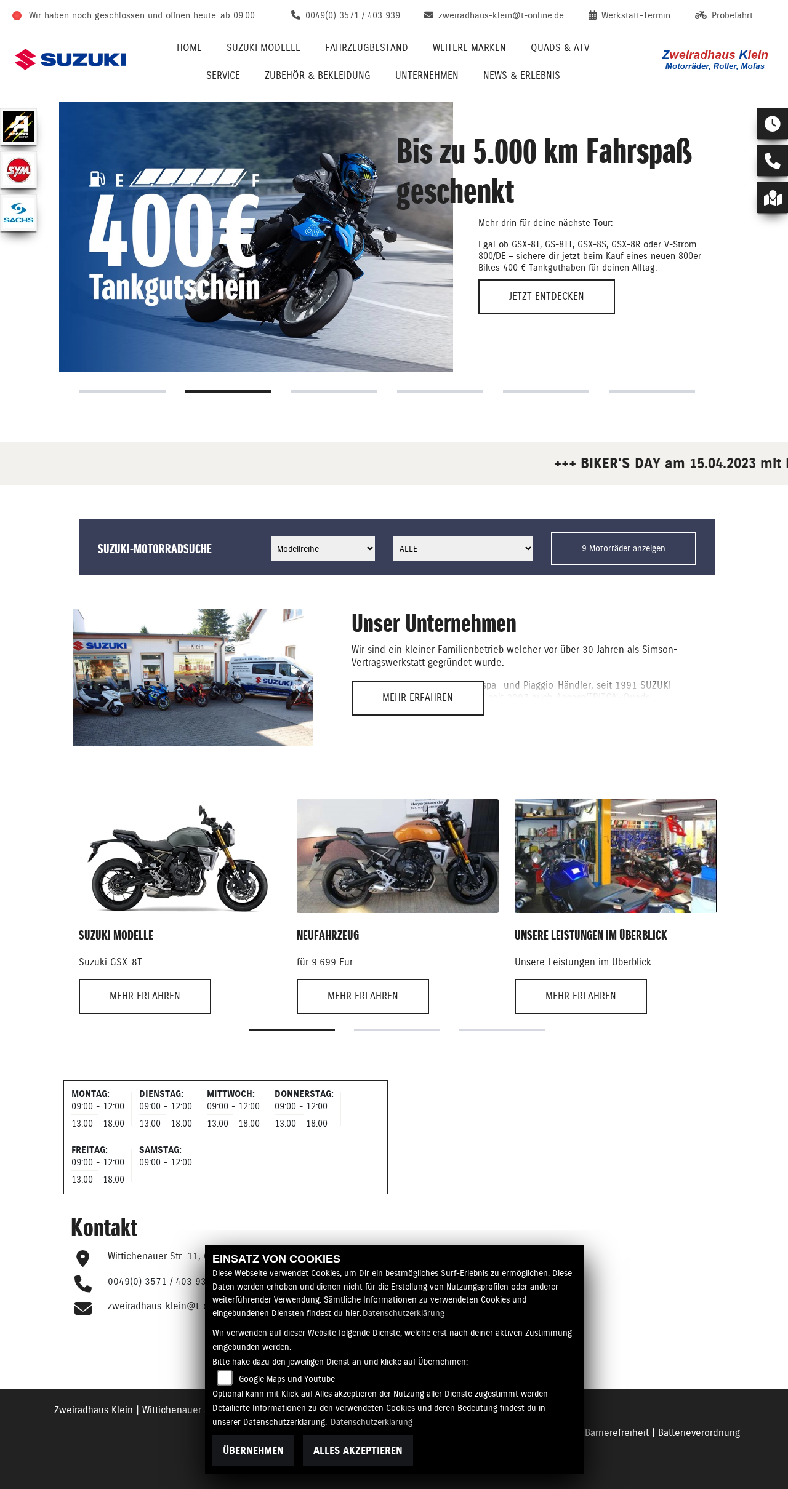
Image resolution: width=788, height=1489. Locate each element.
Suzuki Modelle (263, 48)
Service (223, 75)
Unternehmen (427, 75)
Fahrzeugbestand (366, 48)
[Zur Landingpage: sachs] (18, 212)
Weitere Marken (469, 48)
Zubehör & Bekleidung (318, 75)
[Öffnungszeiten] (772, 123)
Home (189, 48)
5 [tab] (546, 391)
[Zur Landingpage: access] (18, 126)
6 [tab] (652, 391)
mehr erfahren (417, 697)
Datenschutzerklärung (403, 1313)
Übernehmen (253, 1450)
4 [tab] (440, 391)
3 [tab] (334, 391)
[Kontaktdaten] (772, 160)
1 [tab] (122, 391)
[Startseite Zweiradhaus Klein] (716, 59)
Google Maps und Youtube (287, 1379)
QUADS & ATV (560, 48)
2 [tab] (228, 391)
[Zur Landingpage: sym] (18, 169)
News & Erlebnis (521, 75)
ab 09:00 (237, 15)
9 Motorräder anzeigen (623, 548)
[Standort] (772, 197)
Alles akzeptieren (358, 1450)
